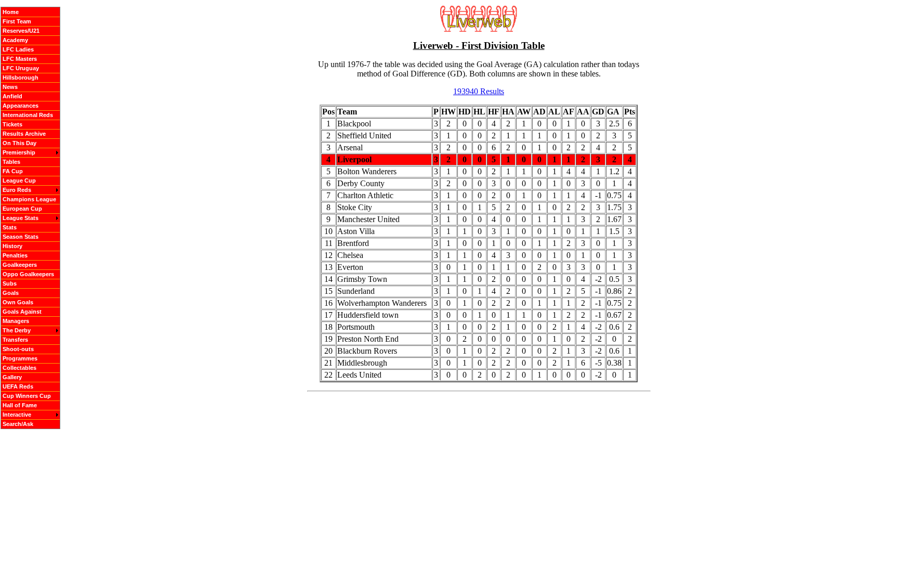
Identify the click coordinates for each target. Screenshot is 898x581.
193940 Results (478, 91)
